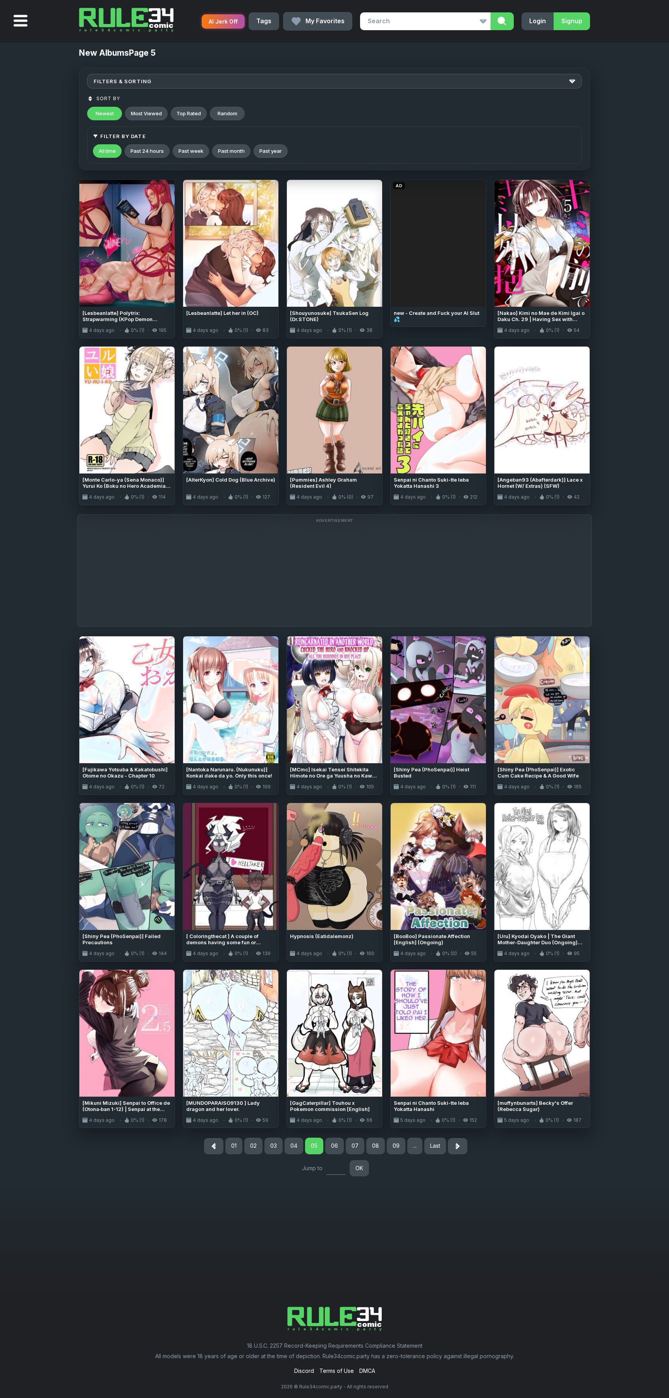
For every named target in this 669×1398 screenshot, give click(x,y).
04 (293, 1145)
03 (273, 1145)
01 (234, 1145)
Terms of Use (336, 1370)
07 (355, 1145)
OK (359, 1168)
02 (253, 1145)
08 (375, 1145)
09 (396, 1145)
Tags (263, 21)
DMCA (367, 1370)
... (415, 1145)
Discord (304, 1370)
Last (435, 1145)
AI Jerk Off (223, 21)
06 (334, 1145)
